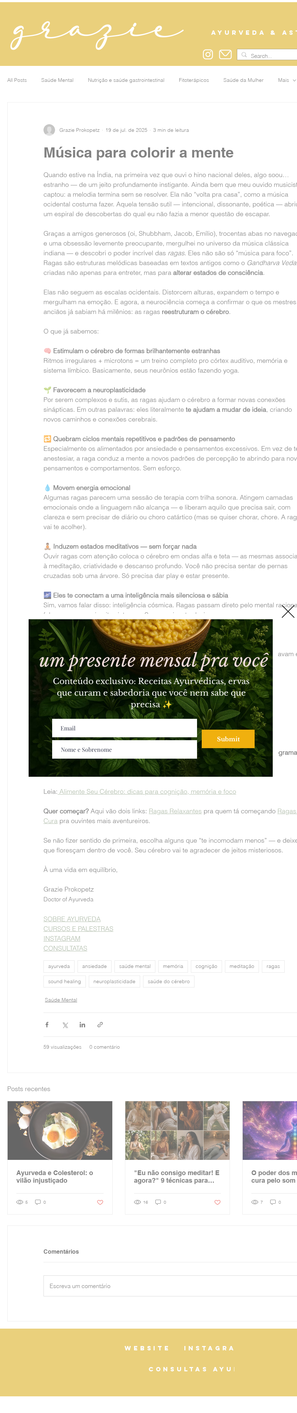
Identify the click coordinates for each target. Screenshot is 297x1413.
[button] (288, 611)
